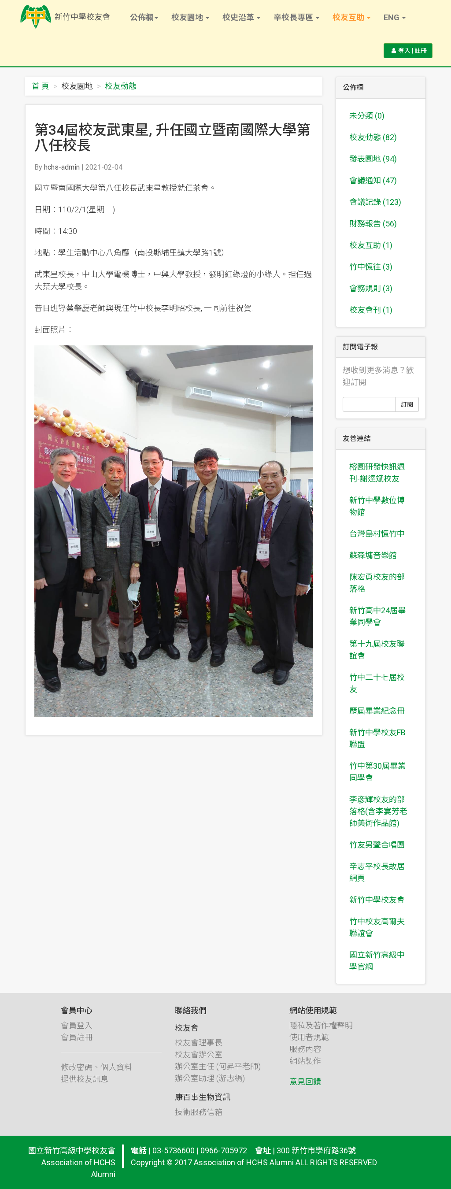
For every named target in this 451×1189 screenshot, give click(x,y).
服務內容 (305, 1049)
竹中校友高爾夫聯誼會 (377, 927)
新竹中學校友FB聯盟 (377, 738)
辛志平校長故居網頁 (377, 872)
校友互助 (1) (370, 245)
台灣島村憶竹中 (377, 533)
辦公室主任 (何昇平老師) (218, 1066)
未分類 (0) (366, 115)
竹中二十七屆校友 (377, 683)
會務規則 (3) (370, 288)
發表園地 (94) (373, 158)
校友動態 (121, 86)
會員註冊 (76, 1037)
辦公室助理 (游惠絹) (210, 1078)
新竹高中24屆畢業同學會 (377, 616)
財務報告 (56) (373, 223)
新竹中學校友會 (377, 899)
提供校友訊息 (84, 1079)
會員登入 (76, 1025)
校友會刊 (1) (370, 310)
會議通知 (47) (373, 180)
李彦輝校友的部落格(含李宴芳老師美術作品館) (378, 811)
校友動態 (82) (373, 137)
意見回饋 (305, 1081)
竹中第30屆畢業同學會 (377, 771)
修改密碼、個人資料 (96, 1067)
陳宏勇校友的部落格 (377, 582)
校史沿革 (239, 17)
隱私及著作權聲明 (321, 1025)
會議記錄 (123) (375, 202)
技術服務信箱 (198, 1112)
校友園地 (188, 17)
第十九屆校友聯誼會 (377, 649)
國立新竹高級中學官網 (377, 960)
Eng (392, 17)
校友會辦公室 (198, 1054)
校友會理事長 (198, 1042)
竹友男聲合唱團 (377, 844)
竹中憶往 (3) (370, 266)
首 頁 (40, 86)
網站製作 (305, 1061)
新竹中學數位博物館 (377, 506)
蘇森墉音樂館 (373, 555)
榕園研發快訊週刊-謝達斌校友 (377, 472)
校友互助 (349, 17)
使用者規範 (309, 1037)
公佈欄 (142, 17)
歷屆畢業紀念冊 (377, 710)
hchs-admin (62, 167)
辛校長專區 (294, 17)
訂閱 (407, 404)
